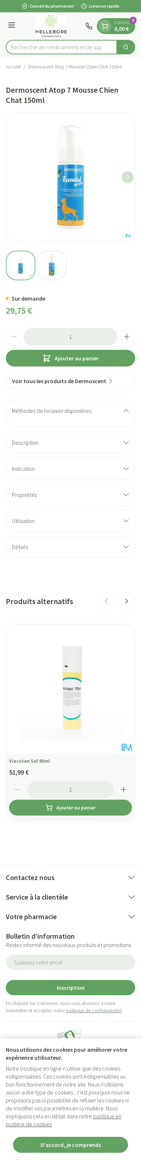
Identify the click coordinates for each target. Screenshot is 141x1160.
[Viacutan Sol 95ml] (70, 689)
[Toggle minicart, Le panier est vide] (104, 26)
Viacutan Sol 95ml (29, 761)
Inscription (71, 987)
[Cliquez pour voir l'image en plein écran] (70, 177)
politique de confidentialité (93, 1010)
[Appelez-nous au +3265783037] (89, 26)
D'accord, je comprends (70, 1144)
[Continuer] (127, 177)
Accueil (13, 66)
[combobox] (61, 47)
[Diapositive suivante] (126, 601)
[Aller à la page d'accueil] (51, 26)
